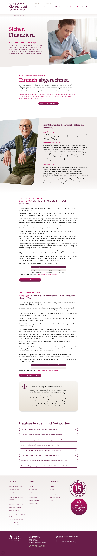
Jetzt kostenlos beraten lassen (30, 280)
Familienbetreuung (13, 502)
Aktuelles (85, 7)
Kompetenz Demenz (34, 492)
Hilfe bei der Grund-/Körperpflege (17, 504)
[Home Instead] (18, 7)
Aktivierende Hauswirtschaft (15, 486)
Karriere (37, 3)
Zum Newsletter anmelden (66, 541)
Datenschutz (70, 553)
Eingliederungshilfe (33, 503)
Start (12, 15)
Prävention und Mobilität (14, 524)
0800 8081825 (34, 540)
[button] (3, 553)
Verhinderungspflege (13, 522)
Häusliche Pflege (33, 497)
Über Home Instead (61, 7)
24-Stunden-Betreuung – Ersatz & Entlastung (16, 498)
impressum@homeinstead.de (39, 542)
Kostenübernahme (33, 494)
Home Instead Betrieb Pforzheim (47, 370)
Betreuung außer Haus (14, 489)
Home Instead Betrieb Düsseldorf (47, 274)
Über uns (51, 486)
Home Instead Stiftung (54, 497)
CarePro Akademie (53, 494)
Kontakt (51, 500)
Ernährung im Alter (33, 489)
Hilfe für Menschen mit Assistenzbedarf (14, 511)
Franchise (48, 3)
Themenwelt (74, 7)
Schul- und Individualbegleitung (16, 519)
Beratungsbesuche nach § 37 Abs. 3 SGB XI (17, 515)
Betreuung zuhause (13, 492)
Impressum (64, 553)
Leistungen (47, 7)
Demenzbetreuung (13, 494)
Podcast (31, 506)
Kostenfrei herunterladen (48, 103)
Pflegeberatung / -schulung (15, 507)
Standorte (38, 7)
